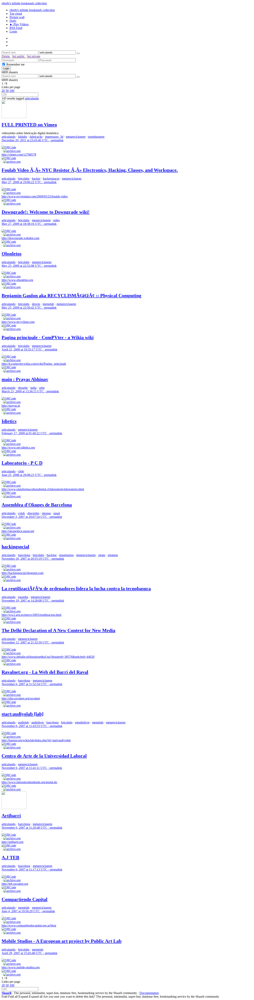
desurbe (23, 387)
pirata (101, 555)
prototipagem (96, 136)
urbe (42, 387)
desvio (36, 304)
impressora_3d (54, 136)
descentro (33, 513)
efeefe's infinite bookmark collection (24, 3)
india (33, 387)
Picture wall (17, 17)
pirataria (113, 555)
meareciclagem (41, 220)
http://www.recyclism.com (18, 322)
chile (21, 471)
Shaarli (6, 993)
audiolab (23, 722)
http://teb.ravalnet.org (15, 883)
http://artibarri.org (12, 842)
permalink (33, 140)
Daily (13, 20)
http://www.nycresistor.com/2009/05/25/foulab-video (35, 196)
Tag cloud (16, 13)
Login (13, 31)
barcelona (24, 555)
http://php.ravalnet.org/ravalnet (21, 698)
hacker (36, 178)
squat (56, 513)
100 (12, 90)
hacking (52, 555)
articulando (32, 98)
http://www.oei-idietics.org (18, 447)
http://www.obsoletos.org (17, 280)
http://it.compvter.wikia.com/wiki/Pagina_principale (34, 363)
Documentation (149, 993)
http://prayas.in (11, 405)
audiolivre (37, 722)
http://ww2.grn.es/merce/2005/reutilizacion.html (31, 615)
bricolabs (23, 178)
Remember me (15, 64)
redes (56, 220)
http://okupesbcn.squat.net (18, 531)
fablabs (22, 136)
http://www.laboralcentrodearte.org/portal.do (29, 782)
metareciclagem (75, 136)
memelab (48, 304)
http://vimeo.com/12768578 (19, 154)
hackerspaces (51, 178)
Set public (18, 56)
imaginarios (66, 555)
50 (7, 90)
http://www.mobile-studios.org (21, 967)
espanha (23, 597)
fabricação (36, 136)
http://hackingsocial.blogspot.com (22, 573)
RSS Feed (16, 28)
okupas (46, 513)
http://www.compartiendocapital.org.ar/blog (29, 925)
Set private (33, 56)
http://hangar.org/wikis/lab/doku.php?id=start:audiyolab (36, 740)
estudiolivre (82, 722)
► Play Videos (19, 24)
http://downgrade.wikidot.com (20, 238)
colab (21, 513)
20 (3, 90)
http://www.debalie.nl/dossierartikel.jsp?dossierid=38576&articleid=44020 (48, 656)
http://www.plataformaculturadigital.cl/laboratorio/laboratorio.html (43, 489)
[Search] (78, 53)
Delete (6, 56)
